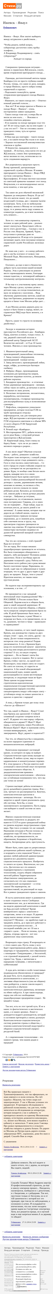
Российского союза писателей (18, 1290)
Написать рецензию (11, 1085)
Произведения (19, 13)
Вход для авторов (32, 16)
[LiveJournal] (14, 1060)
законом (6, 1262)
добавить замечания (13, 1156)
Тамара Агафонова (11, 1147)
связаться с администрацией (13, 1275)
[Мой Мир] (12, 1060)
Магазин (7, 16)
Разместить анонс (42, 1064)
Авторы (7, 13)
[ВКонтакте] (6, 1060)
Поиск (41, 13)
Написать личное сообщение (36, 1237)
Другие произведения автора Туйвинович (19, 1070)
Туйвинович (10, 27)
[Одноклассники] (9, 1060)
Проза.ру (45, 1250)
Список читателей (9, 1064)
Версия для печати (26, 1064)
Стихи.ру (36, 1250)
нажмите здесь (31, 1284)
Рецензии (32, 13)
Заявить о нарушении (11, 1067)
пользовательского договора (13, 1259)
